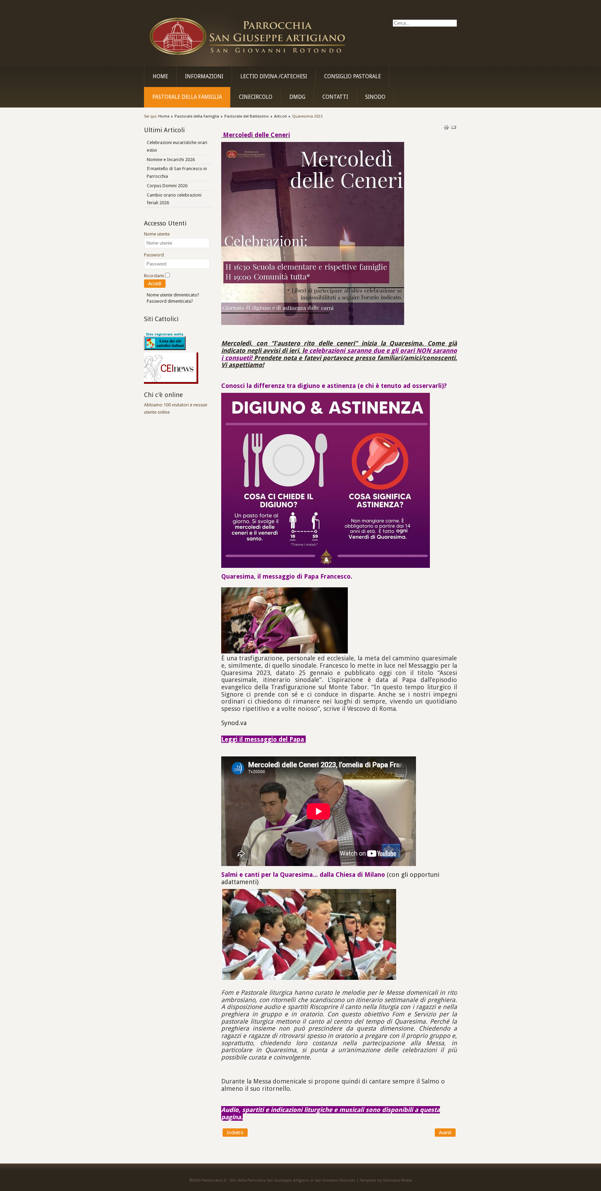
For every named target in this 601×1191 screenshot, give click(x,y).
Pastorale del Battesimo (246, 116)
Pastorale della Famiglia (187, 97)
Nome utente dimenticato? (173, 294)
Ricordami (154, 275)
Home (160, 76)
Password (154, 254)
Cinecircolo (255, 97)
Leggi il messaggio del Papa (263, 739)
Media (406, 1180)
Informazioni (204, 76)
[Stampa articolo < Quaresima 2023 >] (446, 128)
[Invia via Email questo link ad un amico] (453, 128)
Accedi (154, 283)
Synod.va (234, 722)
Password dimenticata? (170, 301)
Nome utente (157, 234)
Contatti (335, 97)
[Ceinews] (171, 382)
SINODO (375, 97)
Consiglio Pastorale (352, 76)
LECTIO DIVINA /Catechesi (273, 76)
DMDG (297, 97)
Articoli (280, 116)
